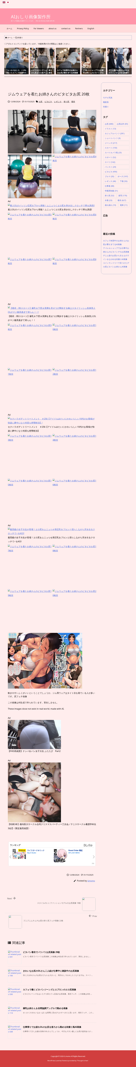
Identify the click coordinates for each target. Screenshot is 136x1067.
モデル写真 (107, 97)
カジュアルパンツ (114, 133)
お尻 (40, 101)
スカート (111, 147)
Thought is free (82, 1061)
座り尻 (66, 101)
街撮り (20, 37)
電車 (123, 205)
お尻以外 (122, 124)
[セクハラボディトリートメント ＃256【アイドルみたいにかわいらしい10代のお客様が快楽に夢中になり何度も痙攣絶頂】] (52, 420)
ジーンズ (111, 143)
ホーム (9, 37)
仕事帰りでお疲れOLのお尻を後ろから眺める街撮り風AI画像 (52, 1026)
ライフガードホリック (35, 850)
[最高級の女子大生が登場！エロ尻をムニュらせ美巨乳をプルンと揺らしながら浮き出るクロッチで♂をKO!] (52, 531)
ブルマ (109, 176)
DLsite (88, 845)
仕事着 (109, 186)
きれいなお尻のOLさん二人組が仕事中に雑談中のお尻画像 (51, 970)
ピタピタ (48, 101)
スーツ (110, 162)
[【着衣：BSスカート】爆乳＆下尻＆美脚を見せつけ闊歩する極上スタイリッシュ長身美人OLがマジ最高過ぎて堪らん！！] (52, 309)
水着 (108, 200)
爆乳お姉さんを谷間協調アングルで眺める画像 (45, 1008)
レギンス (57, 101)
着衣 (73, 101)
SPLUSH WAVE (74, 853)
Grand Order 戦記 (75, 850)
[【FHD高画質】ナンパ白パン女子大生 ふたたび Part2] (34, 734)
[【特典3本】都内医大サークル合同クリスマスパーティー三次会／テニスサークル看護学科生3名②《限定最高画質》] (34, 792)
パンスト (110, 167)
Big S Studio (31, 853)
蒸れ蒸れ (110, 205)
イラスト (110, 128)
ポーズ (123, 176)
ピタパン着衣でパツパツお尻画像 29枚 (41, 952)
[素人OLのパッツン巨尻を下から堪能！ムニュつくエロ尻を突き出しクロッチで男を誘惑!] (51, 205)
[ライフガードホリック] (19, 855)
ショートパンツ (112, 138)
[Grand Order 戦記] (60, 856)
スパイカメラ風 (113, 152)
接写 (122, 195)
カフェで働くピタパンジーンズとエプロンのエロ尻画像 (49, 989)
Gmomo (91, 880)
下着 (123, 181)
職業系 (106, 102)
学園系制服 (111, 190)
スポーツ (110, 157)
